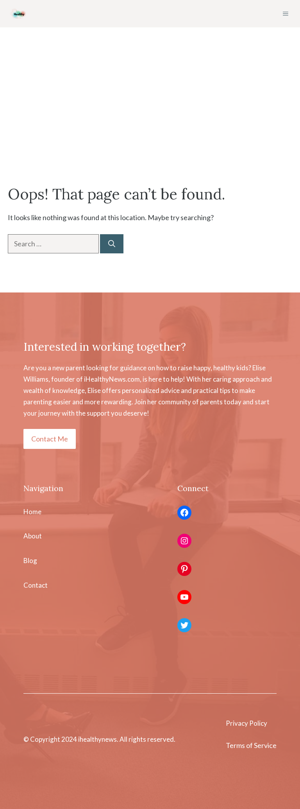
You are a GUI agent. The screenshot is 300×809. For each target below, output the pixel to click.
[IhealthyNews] (19, 13)
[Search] (111, 243)
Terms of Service (251, 745)
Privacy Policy (246, 723)
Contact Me (49, 438)
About (32, 536)
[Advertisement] (150, 125)
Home (32, 512)
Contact (35, 585)
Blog (30, 560)
